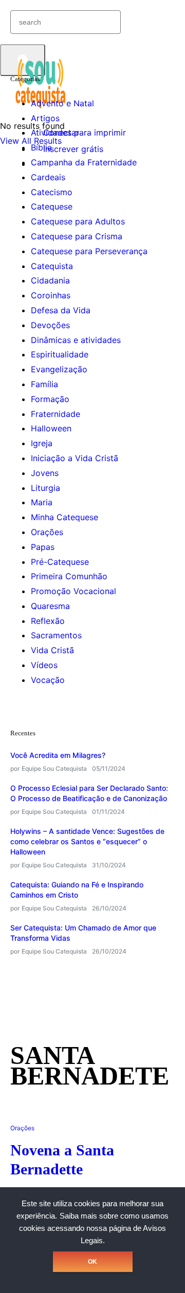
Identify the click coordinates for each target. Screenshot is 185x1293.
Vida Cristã (52, 650)
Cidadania (50, 280)
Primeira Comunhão (69, 576)
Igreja (41, 443)
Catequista (52, 266)
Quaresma (50, 606)
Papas (42, 547)
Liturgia (45, 488)
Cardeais (48, 177)
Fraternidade (55, 414)
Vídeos (44, 665)
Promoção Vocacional (73, 591)
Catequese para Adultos (78, 221)
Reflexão (48, 621)
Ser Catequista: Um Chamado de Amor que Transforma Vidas (83, 932)
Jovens (45, 473)
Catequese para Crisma (76, 236)
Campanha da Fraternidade (84, 162)
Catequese (51, 206)
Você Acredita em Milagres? (57, 755)
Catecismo (51, 192)
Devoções (50, 325)
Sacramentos (56, 635)
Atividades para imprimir (78, 132)
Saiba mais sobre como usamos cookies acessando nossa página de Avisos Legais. (94, 1228)
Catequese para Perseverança (89, 251)
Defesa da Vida (60, 310)
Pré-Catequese (60, 562)
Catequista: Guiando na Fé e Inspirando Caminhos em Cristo (76, 889)
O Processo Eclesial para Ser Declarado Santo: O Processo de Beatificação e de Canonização (89, 793)
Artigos (45, 118)
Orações (47, 532)
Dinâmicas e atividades (76, 340)
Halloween (51, 428)
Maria (41, 502)
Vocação (48, 680)
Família (44, 384)
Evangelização (59, 369)
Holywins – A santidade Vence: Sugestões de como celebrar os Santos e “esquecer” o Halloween (87, 841)
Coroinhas (50, 295)
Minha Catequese (64, 517)
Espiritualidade (59, 354)
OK (92, 1261)
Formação (50, 399)
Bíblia (41, 147)
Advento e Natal (62, 103)
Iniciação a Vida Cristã (74, 458)
